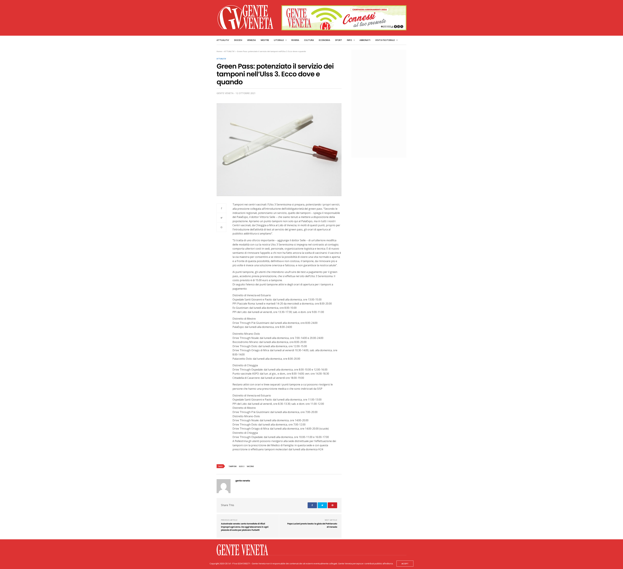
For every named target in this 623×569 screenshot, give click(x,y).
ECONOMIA (324, 40)
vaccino (250, 466)
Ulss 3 (241, 466)
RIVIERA (295, 40)
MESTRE (265, 40)
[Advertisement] (380, 103)
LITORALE (279, 40)
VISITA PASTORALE (385, 40)
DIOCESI (238, 40)
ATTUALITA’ (223, 40)
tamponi (233, 466)
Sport (338, 40)
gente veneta (225, 93)
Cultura (309, 40)
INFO (349, 40)
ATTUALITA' (221, 59)
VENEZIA (251, 40)
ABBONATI (365, 40)
